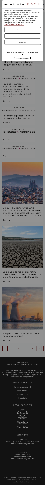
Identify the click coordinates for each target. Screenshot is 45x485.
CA (31, 4)
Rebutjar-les (22, 42)
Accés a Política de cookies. (14, 25)
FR (38, 4)
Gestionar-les (22, 36)
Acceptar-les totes (22, 30)
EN (35, 4)
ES (28, 4)
